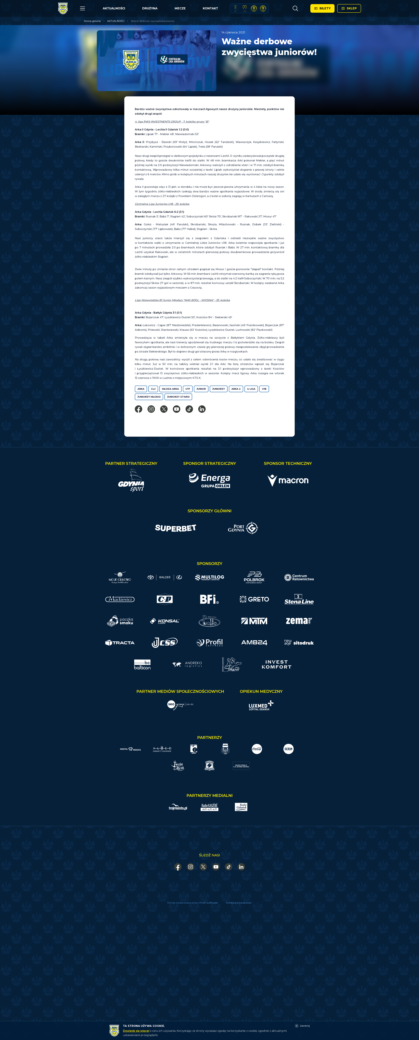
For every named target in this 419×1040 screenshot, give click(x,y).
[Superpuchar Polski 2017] (254, 8)
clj (153, 388)
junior (201, 388)
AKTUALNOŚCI (114, 8)
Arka (140, 388)
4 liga (251, 388)
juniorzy (218, 388)
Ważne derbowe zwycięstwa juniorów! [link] (152, 21)
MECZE (180, 8)
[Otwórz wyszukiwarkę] (295, 8)
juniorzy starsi (178, 396)
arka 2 (236, 388)
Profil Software (208, 902)
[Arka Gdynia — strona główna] (63, 8)
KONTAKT (210, 8)
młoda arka (170, 388)
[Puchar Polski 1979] (235, 8)
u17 (188, 388)
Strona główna (92, 21)
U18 (264, 388)
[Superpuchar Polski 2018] (263, 8)
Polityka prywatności (239, 902)
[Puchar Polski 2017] (244, 8)
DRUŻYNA (150, 8)
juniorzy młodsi (149, 396)
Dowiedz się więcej (136, 1030)
